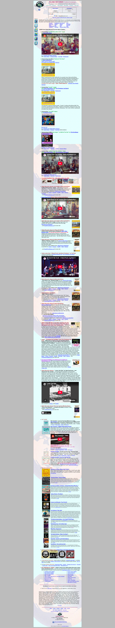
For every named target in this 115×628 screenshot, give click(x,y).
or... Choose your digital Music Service (51, 128)
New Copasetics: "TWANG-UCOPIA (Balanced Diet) (61, 426)
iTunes (50, 192)
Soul (67, 26)
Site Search (69, 8)
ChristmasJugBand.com (47, 357)
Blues (50, 25)
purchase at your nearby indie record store (59, 448)
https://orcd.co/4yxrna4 (60, 191)
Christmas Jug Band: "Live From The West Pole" (61, 457)
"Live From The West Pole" (50, 576)
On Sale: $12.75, (69, 517)
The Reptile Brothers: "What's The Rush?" (59, 534)
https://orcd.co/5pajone (73, 465)
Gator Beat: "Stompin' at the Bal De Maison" (60, 538)
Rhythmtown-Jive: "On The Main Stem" (59, 523)
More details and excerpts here (52, 337)
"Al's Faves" (49, 588)
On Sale (56, 482)
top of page (59, 605)
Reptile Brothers (48, 581)
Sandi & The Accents (72, 577)
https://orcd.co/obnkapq (63, 245)
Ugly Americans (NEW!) (49, 574)
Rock (67, 23)
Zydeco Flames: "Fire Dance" (57, 493)
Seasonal (68, 25)
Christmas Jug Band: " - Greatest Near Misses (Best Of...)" (64, 485)
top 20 (68, 608)
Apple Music (47, 56)
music (54, 608)
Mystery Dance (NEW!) (72, 571)
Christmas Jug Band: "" (60, 469)
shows (62, 608)
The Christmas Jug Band (62, 88)
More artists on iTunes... (72, 582)
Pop (60, 26)
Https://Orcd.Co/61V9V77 (64, 355)
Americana (51, 24)
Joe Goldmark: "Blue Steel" (56, 510)
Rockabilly (68, 24)
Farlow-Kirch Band (58, 564)
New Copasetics (48, 575)
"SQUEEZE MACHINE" (70, 560)
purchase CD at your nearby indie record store (53, 315)
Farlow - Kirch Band (71, 579)
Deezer (66, 192)
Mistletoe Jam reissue (71, 564)
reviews (58, 608)
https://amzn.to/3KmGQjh (58, 313)
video (65, 608)
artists (51, 608)
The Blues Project (47, 112)
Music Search (55, 8)
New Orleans (62, 23)
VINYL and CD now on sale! (48, 61)
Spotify (57, 148)
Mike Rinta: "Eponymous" (56, 528)
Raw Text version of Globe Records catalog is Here (62, 17)
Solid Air (64, 564)
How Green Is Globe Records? (64, 611)
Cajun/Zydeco (51, 26)
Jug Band (56, 27)
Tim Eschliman (74, 132)
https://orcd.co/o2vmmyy (63, 287)
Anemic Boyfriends (71, 572)
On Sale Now (53, 473)
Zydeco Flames (71, 575)
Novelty (61, 24)
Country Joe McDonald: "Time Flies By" (59, 502)
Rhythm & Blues (63, 27)
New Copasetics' (54, 421)
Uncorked (78, 564)
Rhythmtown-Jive (64, 565)
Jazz (55, 26)
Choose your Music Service (48, 89)
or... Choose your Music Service (49, 55)
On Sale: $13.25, (57, 507)
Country (56, 24)
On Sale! (58, 335)
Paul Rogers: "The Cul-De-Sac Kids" (58, 544)
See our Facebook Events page (61, 621)
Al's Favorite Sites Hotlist (54, 611)
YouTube (60, 56)
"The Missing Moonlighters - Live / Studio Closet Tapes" (62, 519)
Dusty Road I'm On (46, 197)
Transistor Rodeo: (58, 477)
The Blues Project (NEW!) (50, 571)
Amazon (52, 129)
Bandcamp (65, 56)
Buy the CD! (44, 127)
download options (66, 570)
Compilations (57, 23)
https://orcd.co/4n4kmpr (47, 224)
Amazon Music (53, 56)
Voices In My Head (62, 240)
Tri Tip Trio (70, 578)
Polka (61, 25)
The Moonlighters (65, 520)
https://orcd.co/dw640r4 (63, 298)
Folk (55, 25)
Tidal (62, 192)
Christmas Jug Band (55, 451)
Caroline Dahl (44, 565)
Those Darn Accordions (49, 579)
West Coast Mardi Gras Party (54, 565)
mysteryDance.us (48, 409)
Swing (67, 27)
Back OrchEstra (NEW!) (49, 572)
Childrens (51, 27)
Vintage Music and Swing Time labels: (65, 549)
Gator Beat (70, 576)
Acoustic (50, 23)
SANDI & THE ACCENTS (55, 561)
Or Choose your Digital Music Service (50, 62)
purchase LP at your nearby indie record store (54, 316)
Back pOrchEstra (47, 33)
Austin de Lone (70, 574)
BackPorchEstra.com (49, 194)
